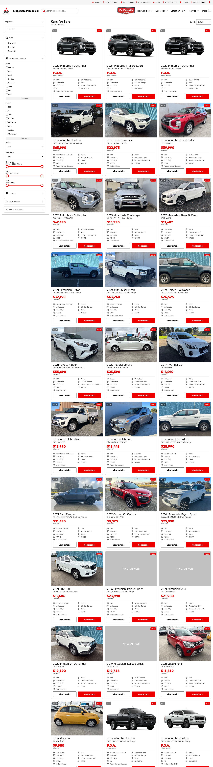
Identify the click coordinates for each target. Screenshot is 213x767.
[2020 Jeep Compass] (131, 120)
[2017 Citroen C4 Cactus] (131, 494)
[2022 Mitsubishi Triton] (185, 419)
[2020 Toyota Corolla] (131, 344)
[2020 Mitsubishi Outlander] (77, 643)
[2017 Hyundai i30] (185, 344)
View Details (64, 96)
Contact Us (89, 96)
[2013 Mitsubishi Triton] (77, 419)
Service (192, 11)
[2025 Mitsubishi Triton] (77, 120)
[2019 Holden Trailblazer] (185, 269)
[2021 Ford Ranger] (77, 494)
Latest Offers (177, 11)
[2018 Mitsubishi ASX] (131, 419)
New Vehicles (143, 11)
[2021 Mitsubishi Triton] (77, 269)
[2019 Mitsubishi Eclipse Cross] (131, 643)
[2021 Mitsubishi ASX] (185, 568)
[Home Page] (6, 11)
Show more (25, 99)
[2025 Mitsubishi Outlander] (77, 45)
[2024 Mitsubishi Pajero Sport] (131, 45)
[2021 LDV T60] (77, 568)
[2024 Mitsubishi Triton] (131, 269)
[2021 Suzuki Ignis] (185, 643)
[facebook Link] (209, 2)
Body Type (10, 152)
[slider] (7, 166)
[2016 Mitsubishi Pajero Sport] (185, 494)
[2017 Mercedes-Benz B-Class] (185, 195)
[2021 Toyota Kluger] (77, 344)
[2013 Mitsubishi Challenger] (131, 195)
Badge (8, 143)
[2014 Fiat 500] (77, 718)
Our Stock (160, 11)
